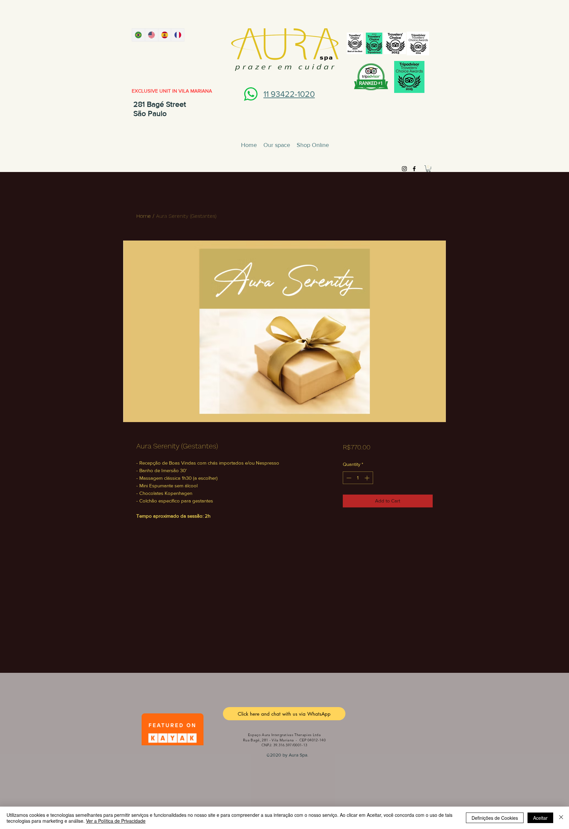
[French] (177, 35)
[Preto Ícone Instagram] (404, 168)
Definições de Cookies (495, 818)
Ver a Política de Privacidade (116, 820)
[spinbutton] (357, 478)
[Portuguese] (138, 35)
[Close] (561, 818)
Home (143, 216)
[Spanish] (164, 35)
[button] (428, 168)
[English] (151, 35)
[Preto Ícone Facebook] (414, 168)
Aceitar (540, 818)
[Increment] (367, 478)
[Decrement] (348, 478)
